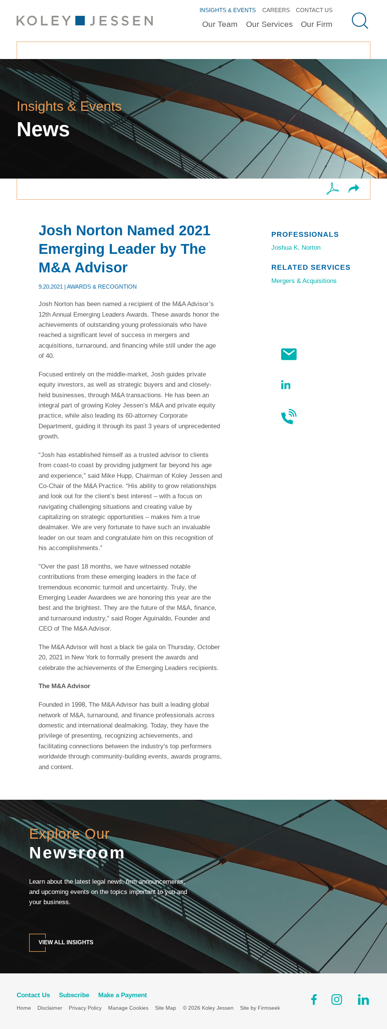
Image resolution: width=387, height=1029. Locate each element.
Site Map (165, 1008)
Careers (276, 10)
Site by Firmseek (260, 1008)
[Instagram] (337, 1001)
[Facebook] (314, 1001)
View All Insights (66, 942)
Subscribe (318, 354)
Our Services (269, 24)
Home (24, 1008)
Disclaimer (49, 1008)
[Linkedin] (363, 1001)
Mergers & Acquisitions (304, 280)
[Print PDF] (333, 189)
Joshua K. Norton (295, 247)
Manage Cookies (128, 1008)
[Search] (360, 20)
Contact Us (314, 10)
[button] (353, 189)
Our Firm (317, 24)
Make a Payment (122, 995)
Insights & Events (228, 10)
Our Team (220, 24)
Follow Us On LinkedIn (317, 384)
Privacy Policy (85, 1008)
